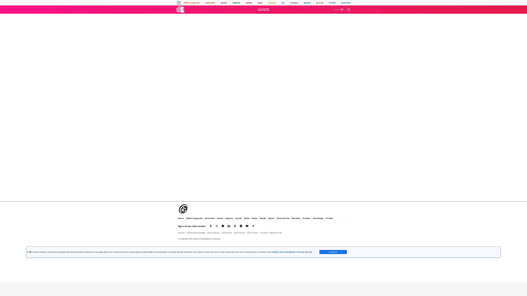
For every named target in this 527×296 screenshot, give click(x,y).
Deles (254, 218)
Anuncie (181, 233)
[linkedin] (229, 226)
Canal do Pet (283, 218)
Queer (271, 218)
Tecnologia (318, 218)
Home (181, 218)
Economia (210, 218)
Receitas (296, 218)
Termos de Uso (213, 233)
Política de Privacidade (283, 252)
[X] (217, 226)
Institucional (227, 233)
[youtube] (247, 226)
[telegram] (253, 226)
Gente (263, 9)
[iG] (180, 10)
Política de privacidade (196, 233)
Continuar (333, 252)
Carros (238, 218)
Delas (247, 218)
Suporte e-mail (276, 233)
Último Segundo (194, 218)
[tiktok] (235, 226)
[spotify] (241, 226)
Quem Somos (239, 233)
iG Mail (336, 10)
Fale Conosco (252, 233)
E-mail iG (264, 233)
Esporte (229, 218)
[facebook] (211, 226)
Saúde (263, 218)
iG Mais (329, 218)
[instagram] (223, 226)
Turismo (306, 218)
